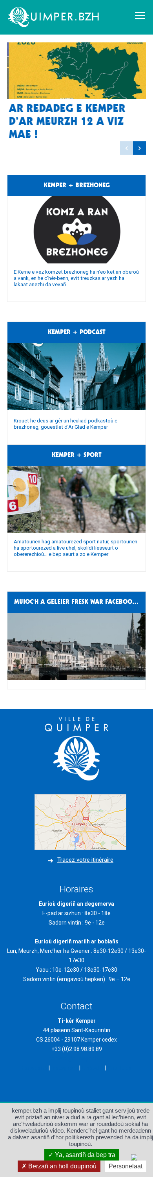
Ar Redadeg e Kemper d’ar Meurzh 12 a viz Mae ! (65, 121)
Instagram (64, 1068)
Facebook (34, 1068)
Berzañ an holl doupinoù (62, 1166)
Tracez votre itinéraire (85, 859)
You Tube (119, 1068)
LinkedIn (93, 1068)
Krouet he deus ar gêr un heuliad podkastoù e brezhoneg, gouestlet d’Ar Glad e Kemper (65, 423)
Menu (140, 15)
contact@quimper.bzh (76, 1058)
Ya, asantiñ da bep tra (84, 1154)
